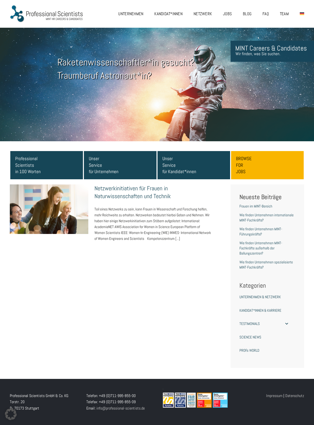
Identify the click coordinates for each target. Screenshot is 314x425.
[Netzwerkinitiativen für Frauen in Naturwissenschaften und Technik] (49, 209)
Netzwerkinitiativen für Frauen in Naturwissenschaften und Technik (49, 201)
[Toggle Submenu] (286, 324)
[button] (11, 414)
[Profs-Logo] (46, 6)
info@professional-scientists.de (120, 408)
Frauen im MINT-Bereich (255, 206)
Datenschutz (294, 395)
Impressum (274, 395)
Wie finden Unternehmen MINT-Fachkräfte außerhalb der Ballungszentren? (260, 248)
